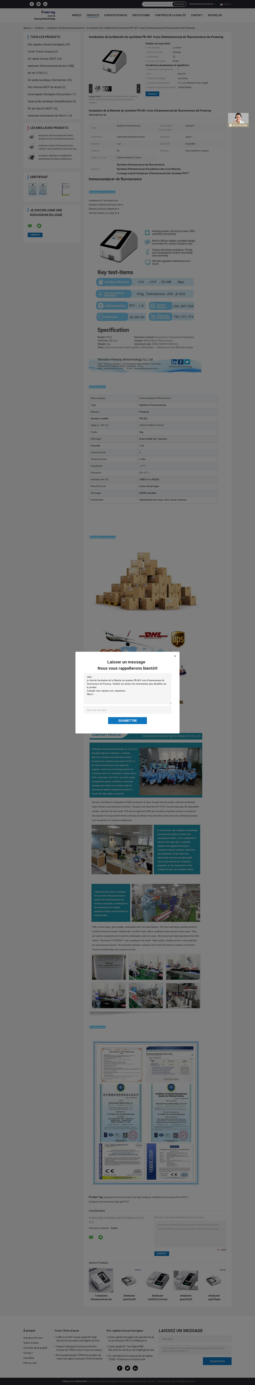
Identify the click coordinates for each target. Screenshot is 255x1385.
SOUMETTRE (127, 720)
